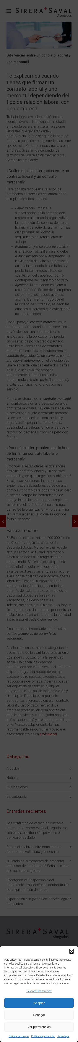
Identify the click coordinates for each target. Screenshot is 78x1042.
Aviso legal (63, 1036)
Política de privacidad (43, 1036)
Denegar (39, 1015)
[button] (71, 951)
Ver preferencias (39, 1027)
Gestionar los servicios (39, 991)
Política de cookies (19, 1036)
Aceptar (39, 1003)
